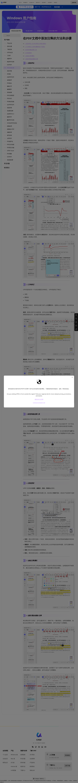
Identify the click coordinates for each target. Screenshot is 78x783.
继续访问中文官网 (39, 399)
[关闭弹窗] (72, 377)
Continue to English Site (39, 402)
